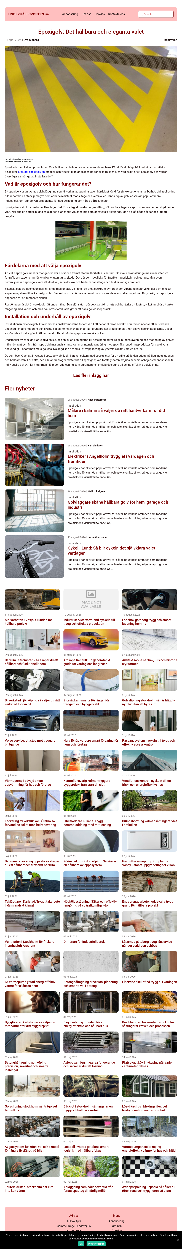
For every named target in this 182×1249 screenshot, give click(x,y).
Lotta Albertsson (97, 537)
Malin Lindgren (96, 491)
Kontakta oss (116, 14)
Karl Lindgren (95, 445)
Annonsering (70, 14)
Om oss (86, 14)
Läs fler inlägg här (91, 375)
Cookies (100, 14)
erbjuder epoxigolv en (31, 172)
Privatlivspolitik (96, 1244)
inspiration (170, 40)
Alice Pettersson (97, 399)
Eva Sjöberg (31, 40)
